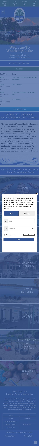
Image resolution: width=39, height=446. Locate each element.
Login (18, 239)
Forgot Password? (29, 235)
